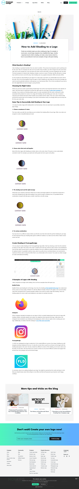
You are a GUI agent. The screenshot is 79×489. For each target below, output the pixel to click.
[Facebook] (65, 456)
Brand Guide (32, 464)
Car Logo (42, 454)
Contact (8, 463)
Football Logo (53, 456)
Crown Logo (53, 462)
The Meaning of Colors (33, 468)
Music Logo (53, 469)
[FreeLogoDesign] (9, 3)
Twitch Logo (43, 464)
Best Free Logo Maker (34, 473)
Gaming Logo (43, 460)
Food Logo (53, 471)
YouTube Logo (43, 452)
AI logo (27, 2)
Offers (42, 2)
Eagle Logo (43, 456)
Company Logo (44, 465)
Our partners (20, 456)
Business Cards (33, 456)
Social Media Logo (54, 464)
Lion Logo (53, 458)
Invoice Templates (33, 458)
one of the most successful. (43, 320)
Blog (48, 2)
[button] (39, 487)
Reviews (19, 460)
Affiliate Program (21, 458)
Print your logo (32, 460)
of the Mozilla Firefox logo (51, 288)
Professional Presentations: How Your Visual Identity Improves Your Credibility (17, 395)
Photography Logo (54, 465)
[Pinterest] (70, 456)
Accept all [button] (35, 484)
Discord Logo (43, 458)
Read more (46, 481)
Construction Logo (54, 460)
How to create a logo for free (11, 459)
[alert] (39, 483)
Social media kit (33, 465)
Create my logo (73, 2)
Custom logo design (33, 452)
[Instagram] (67, 456)
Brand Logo (53, 454)
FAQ (19, 454)
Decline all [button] (43, 484)
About (8, 452)
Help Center (9, 465)
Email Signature (33, 462)
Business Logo (43, 467)
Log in (65, 2)
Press (8, 454)
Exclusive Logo (32, 454)
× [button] (77, 478)
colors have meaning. (55, 90)
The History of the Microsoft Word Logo (39, 394)
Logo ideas (34, 2)
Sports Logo (53, 452)
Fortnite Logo (43, 462)
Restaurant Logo (54, 467)
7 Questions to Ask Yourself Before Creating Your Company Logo (61, 395)
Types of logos (32, 471)
